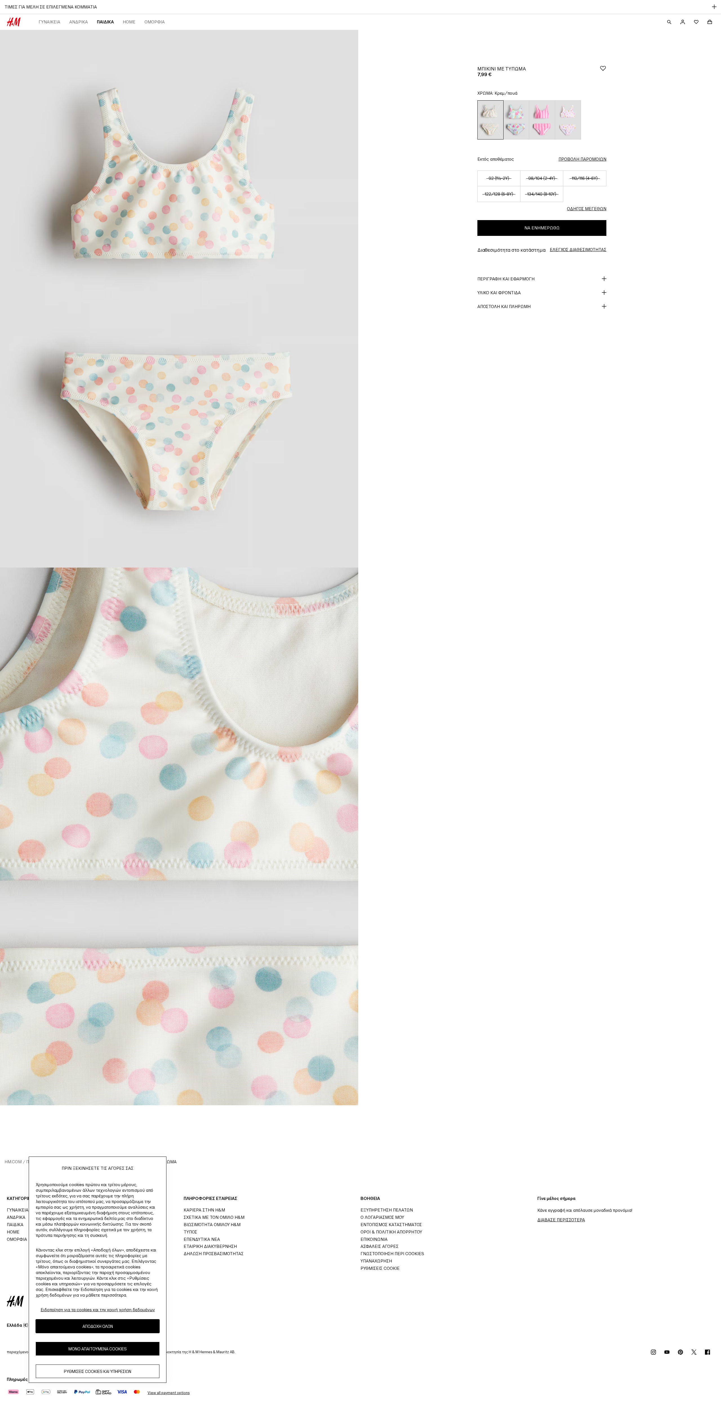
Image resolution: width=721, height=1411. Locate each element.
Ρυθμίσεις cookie (380, 1268)
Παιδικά (105, 21)
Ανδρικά (78, 21)
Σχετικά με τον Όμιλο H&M (214, 1217)
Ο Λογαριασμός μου (382, 1217)
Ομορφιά (154, 21)
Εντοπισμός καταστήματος (391, 1224)
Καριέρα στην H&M (204, 1210)
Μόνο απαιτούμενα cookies (97, 1348)
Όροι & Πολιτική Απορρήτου (391, 1232)
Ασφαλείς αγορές (379, 1246)
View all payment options (169, 1393)
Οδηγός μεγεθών (586, 208)
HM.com (13, 1161)
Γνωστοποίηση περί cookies (392, 1253)
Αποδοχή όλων (98, 1326)
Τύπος (190, 1232)
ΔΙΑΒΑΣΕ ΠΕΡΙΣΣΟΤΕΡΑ (561, 1219)
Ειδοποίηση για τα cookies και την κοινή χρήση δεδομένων (98, 1309)
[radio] (490, 119)
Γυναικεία (49, 21)
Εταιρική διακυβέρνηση (210, 1246)
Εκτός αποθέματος (495, 159)
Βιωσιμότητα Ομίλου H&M (212, 1224)
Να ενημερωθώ (542, 227)
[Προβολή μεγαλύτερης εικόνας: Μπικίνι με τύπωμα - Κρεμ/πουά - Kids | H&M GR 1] (179, 299)
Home (129, 21)
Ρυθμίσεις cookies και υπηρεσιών (97, 1371)
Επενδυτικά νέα (202, 1239)
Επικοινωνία (374, 1239)
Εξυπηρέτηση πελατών (386, 1210)
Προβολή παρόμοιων (582, 159)
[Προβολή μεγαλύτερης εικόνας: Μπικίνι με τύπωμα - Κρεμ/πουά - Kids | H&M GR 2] (179, 836)
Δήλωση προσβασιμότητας (214, 1253)
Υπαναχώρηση (376, 1261)
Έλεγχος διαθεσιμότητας (578, 249)
